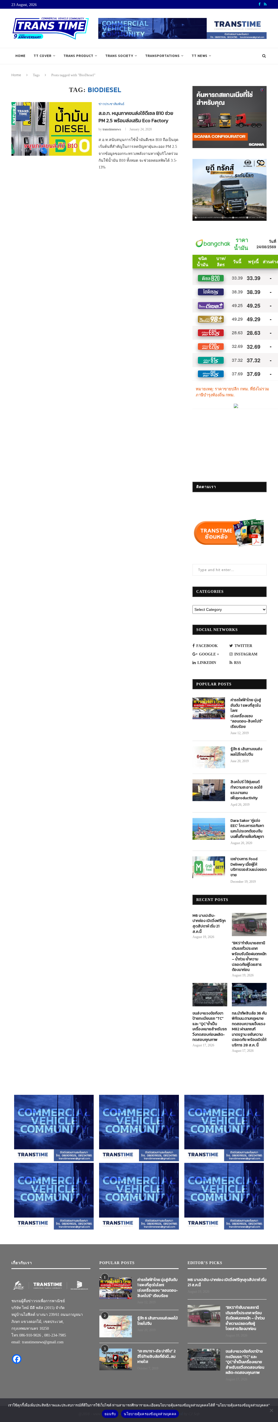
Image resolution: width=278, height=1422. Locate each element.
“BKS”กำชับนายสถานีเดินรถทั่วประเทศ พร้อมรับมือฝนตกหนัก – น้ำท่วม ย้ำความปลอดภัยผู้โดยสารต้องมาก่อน (249, 956)
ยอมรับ (110, 1414)
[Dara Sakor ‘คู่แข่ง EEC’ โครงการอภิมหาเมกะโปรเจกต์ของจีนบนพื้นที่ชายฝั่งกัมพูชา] (208, 829)
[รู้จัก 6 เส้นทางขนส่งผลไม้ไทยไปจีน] (208, 757)
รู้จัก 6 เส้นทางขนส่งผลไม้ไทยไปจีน (246, 751)
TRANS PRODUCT (78, 55)
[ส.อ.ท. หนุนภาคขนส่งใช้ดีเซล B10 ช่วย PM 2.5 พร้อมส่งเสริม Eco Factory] (51, 129)
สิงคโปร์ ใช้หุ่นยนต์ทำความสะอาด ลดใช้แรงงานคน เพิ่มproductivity (246, 790)
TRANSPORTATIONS (162, 55)
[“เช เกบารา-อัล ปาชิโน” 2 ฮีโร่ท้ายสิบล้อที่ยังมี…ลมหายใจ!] (115, 1359)
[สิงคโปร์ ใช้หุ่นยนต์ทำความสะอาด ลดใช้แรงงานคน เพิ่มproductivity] (208, 790)
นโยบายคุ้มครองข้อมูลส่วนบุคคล (150, 1414)
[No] (271, 1410)
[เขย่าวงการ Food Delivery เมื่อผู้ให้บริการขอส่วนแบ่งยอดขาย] (208, 867)
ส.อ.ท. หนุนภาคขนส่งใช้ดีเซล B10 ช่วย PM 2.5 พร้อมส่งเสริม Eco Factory (136, 116)
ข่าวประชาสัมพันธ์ (111, 104)
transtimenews (112, 129)
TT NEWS (199, 55)
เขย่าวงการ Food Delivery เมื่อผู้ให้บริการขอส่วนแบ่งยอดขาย (248, 867)
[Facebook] (16, 1359)
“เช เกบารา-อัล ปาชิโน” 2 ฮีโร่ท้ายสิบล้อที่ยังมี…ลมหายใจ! (156, 1357)
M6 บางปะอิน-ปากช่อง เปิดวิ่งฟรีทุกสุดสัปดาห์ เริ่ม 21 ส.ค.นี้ (209, 923)
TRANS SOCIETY (119, 55)
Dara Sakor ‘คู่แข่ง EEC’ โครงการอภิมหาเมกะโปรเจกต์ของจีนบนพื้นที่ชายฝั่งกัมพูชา (247, 828)
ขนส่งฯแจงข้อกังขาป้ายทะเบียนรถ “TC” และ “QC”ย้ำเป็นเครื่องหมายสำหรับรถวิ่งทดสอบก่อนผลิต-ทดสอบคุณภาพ (209, 1027)
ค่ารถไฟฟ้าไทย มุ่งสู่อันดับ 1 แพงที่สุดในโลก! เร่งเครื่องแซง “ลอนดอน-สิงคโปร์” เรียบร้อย (246, 713)
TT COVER (43, 55)
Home (20, 55)
